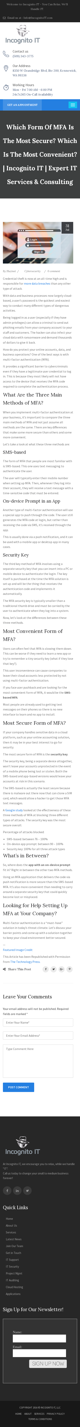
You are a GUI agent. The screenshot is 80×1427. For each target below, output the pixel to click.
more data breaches (37, 283)
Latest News (14, 1239)
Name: (17, 1332)
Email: (17, 1346)
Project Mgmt (14, 1273)
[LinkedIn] (17, 1190)
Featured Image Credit (18, 950)
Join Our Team (14, 1246)
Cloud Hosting (14, 1287)
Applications (13, 1294)
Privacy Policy (56, 1413)
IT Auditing (12, 1280)
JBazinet (11, 271)
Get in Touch (13, 1253)
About (28, 1413)
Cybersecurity (32, 271)
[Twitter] (27, 1190)
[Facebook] (7, 1190)
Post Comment (18, 1087)
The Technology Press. (25, 962)
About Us (11, 1225)
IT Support (12, 1260)
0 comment (54, 271)
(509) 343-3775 (23, 56)
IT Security (12, 1266)
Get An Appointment (22, 105)
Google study (14, 810)
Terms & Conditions (40, 1419)
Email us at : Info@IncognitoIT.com (29, 18)
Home (9, 1219)
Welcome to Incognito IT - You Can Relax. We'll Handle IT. (37, 7)
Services (11, 1232)
